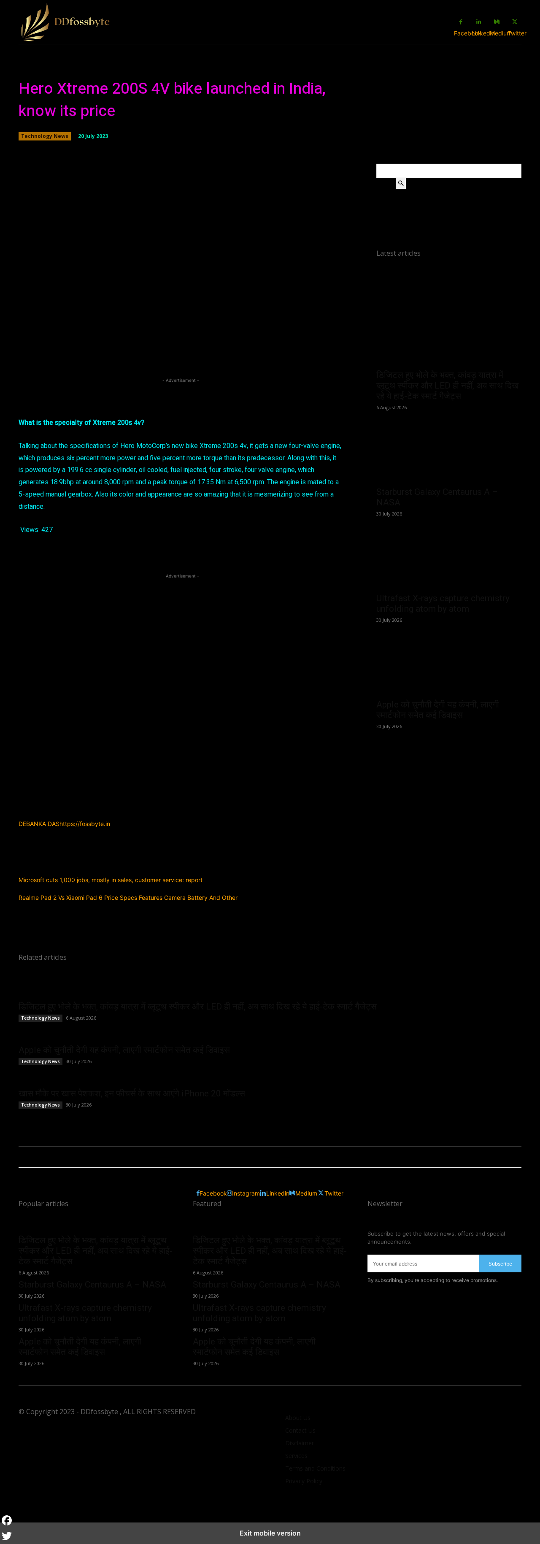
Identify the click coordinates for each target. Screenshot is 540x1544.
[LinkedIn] (77, 554)
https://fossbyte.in (84, 823)
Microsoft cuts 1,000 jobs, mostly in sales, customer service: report (110, 879)
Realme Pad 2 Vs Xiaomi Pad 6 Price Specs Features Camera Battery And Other (128, 897)
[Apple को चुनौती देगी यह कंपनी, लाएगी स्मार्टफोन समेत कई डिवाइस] (448, 657)
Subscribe (500, 1264)
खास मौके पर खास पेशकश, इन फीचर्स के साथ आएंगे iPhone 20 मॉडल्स (132, 1093)
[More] (301, 342)
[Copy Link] (145, 554)
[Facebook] (27, 554)
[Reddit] (178, 554)
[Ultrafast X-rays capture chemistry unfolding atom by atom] (448, 551)
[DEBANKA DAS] (124, 814)
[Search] (401, 183)
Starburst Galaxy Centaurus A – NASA (92, 1284)
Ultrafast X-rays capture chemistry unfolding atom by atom (443, 603)
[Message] (195, 554)
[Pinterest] (94, 554)
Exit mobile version (270, 1533)
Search (386, 183)
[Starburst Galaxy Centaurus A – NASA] (448, 445)
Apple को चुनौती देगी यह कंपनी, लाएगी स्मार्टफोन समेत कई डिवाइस (437, 709)
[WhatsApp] (111, 554)
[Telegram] (162, 554)
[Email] (60, 554)
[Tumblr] (128, 554)
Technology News (44, 136)
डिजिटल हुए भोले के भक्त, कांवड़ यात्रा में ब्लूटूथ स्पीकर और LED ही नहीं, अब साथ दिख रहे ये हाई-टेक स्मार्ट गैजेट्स (447, 385)
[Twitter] (43, 554)
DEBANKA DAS (39, 823)
